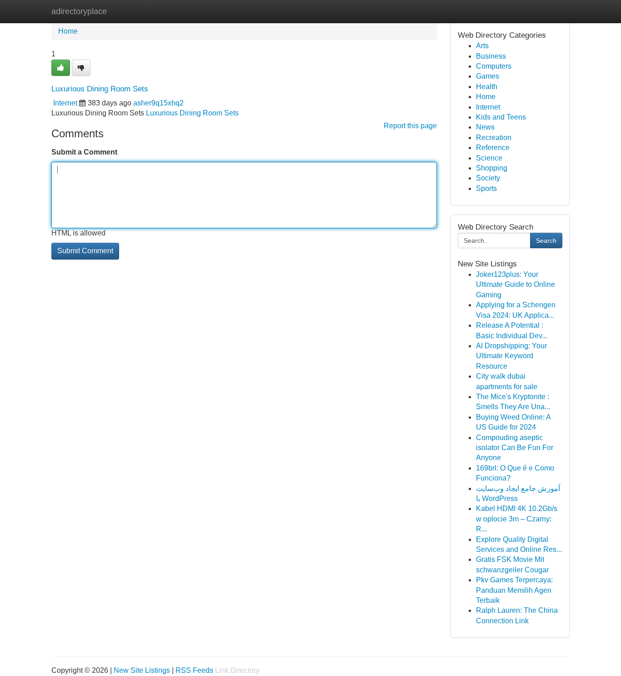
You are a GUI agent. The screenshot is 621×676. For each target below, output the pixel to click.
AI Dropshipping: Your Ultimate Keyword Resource (511, 356)
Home (68, 31)
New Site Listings (142, 670)
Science (489, 158)
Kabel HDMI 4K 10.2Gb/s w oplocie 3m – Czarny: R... (516, 519)
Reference (493, 147)
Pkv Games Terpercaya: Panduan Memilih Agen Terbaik (514, 590)
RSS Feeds (194, 670)
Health (486, 86)
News (485, 127)
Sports (486, 188)
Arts (482, 46)
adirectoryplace (79, 11)
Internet (65, 103)
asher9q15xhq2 (158, 103)
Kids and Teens (501, 117)
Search (546, 240)
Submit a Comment (84, 152)
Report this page (410, 126)
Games (487, 76)
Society (488, 178)
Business (491, 56)
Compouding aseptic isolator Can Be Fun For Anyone (514, 448)
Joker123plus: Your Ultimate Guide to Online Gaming (515, 284)
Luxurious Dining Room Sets (192, 113)
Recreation (493, 137)
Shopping (491, 168)
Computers (493, 66)
